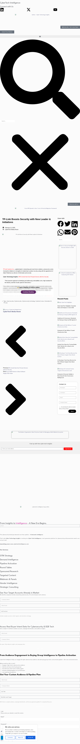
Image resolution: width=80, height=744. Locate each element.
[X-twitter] (29, 10)
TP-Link (6, 302)
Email (2, 716)
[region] (20, 733)
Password (4, 724)
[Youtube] (55, 10)
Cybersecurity (17, 301)
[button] (40, 36)
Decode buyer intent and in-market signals (13, 668)
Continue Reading (28, 292)
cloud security (10, 301)
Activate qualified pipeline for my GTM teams (13, 670)
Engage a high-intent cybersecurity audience (13, 665)
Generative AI (48, 301)
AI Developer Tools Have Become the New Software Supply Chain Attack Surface (67, 362)
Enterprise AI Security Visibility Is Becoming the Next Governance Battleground (66, 376)
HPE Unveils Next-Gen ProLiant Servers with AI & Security (33, 276)
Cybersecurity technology (28, 301)
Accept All (30, 737)
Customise (10, 737)
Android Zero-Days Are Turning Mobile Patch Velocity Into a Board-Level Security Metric (67, 346)
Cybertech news (40, 301)
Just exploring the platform (9, 672)
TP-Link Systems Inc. (8, 269)
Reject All (20, 737)
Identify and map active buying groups (11, 667)
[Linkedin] (2, 10)
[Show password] (1, 731)
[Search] (74, 240)
